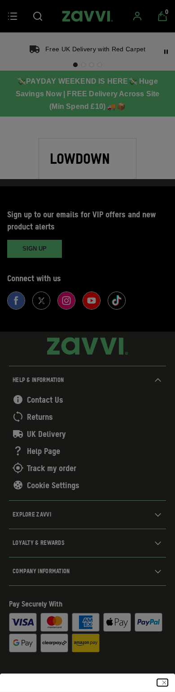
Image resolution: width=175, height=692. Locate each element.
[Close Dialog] (162, 682)
